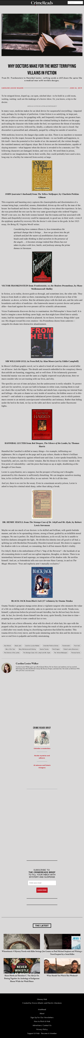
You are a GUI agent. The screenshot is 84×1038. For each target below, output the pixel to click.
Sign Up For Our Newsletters (42, 1017)
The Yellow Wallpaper (60, 652)
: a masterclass (42, 748)
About (42, 1013)
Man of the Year (10, 649)
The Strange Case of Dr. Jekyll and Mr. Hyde (36, 652)
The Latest (42, 925)
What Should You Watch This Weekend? (62, 976)
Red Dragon (56, 649)
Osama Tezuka (44, 649)
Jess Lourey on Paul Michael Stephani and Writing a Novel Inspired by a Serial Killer (62, 953)
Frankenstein (66, 645)
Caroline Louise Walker (13, 88)
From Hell (77, 645)
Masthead (42, 1009)
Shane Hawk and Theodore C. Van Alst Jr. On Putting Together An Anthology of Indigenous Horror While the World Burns (21, 978)
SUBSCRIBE (42, 890)
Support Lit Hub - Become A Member (42, 1033)
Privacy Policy (42, 1029)
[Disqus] (42, 699)
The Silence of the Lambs (11, 652)
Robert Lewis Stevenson (71, 649)
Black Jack (18, 645)
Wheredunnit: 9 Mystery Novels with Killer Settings (22, 951)
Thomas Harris (75, 652)
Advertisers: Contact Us (42, 1025)
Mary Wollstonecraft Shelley (27, 649)
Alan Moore (7, 645)
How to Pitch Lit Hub (42, 1021)
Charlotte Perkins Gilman (51, 645)
